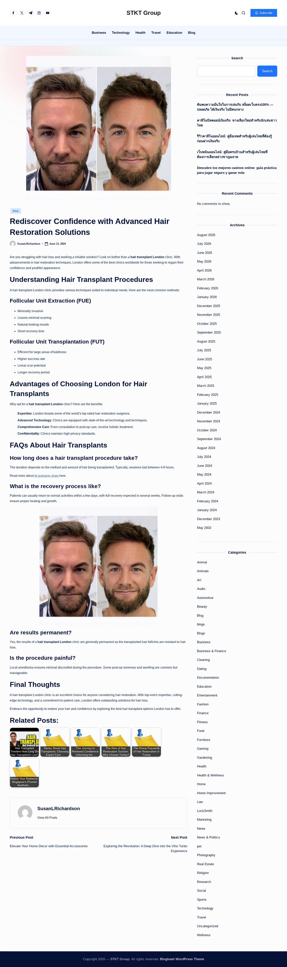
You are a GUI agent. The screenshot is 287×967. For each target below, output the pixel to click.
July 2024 (204, 457)
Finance (203, 713)
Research (204, 882)
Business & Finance (211, 651)
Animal (202, 562)
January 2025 (207, 403)
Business (203, 642)
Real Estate (205, 864)
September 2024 (209, 439)
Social (201, 890)
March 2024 (205, 492)
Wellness (203, 935)
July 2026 (204, 244)
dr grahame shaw (47, 475)
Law (200, 802)
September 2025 (209, 332)
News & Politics (208, 837)
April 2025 (204, 377)
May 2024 (204, 474)
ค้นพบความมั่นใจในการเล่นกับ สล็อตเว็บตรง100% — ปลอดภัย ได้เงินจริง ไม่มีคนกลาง (235, 107)
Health (201, 766)
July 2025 (204, 350)
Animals (203, 571)
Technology (205, 908)
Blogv (201, 633)
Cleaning (203, 660)
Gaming (202, 748)
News (201, 828)
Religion (203, 873)
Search (237, 58)
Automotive (205, 598)
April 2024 (204, 483)
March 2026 (205, 279)
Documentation (208, 677)
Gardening (204, 757)
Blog (16, 211)
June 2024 (204, 466)
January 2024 (207, 510)
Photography (206, 855)
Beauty (202, 606)
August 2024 (206, 448)
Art (199, 580)
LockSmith (204, 811)
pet (199, 846)
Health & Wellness (210, 775)
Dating (201, 669)
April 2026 (204, 270)
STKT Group (144, 13)
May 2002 (204, 528)
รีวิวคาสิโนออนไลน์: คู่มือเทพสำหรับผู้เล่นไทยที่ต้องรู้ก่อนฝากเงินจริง (234, 138)
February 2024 (207, 501)
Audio (201, 589)
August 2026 (206, 235)
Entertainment (207, 695)
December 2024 (208, 412)
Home (201, 784)
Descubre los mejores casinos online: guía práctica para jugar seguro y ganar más (236, 170)
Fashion (203, 704)
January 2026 (207, 297)
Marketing (204, 819)
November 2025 (208, 315)
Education (204, 686)
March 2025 (205, 386)
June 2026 (204, 253)
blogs (201, 624)
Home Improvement (211, 793)
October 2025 (207, 324)
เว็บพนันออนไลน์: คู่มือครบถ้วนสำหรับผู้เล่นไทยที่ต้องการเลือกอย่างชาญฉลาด (232, 154)
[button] (263, 13)
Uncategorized (207, 926)
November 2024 (208, 421)
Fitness (202, 722)
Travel (201, 917)
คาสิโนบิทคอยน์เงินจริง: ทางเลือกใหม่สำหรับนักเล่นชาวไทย (237, 123)
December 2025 (208, 306)
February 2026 (207, 288)
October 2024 (207, 430)
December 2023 (208, 519)
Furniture (203, 740)
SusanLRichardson (58, 808)
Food (200, 731)
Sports (202, 899)
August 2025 (206, 341)
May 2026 (204, 261)
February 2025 (207, 395)
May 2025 (204, 368)
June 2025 (204, 359)
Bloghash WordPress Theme (182, 959)
